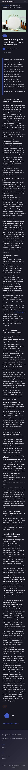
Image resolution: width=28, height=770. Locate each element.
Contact (4, 758)
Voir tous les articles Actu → (10, 723)
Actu (7, 5)
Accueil (3, 5)
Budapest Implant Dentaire (11, 735)
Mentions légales (6, 755)
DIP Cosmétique (19, 312)
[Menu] (24, 1)
